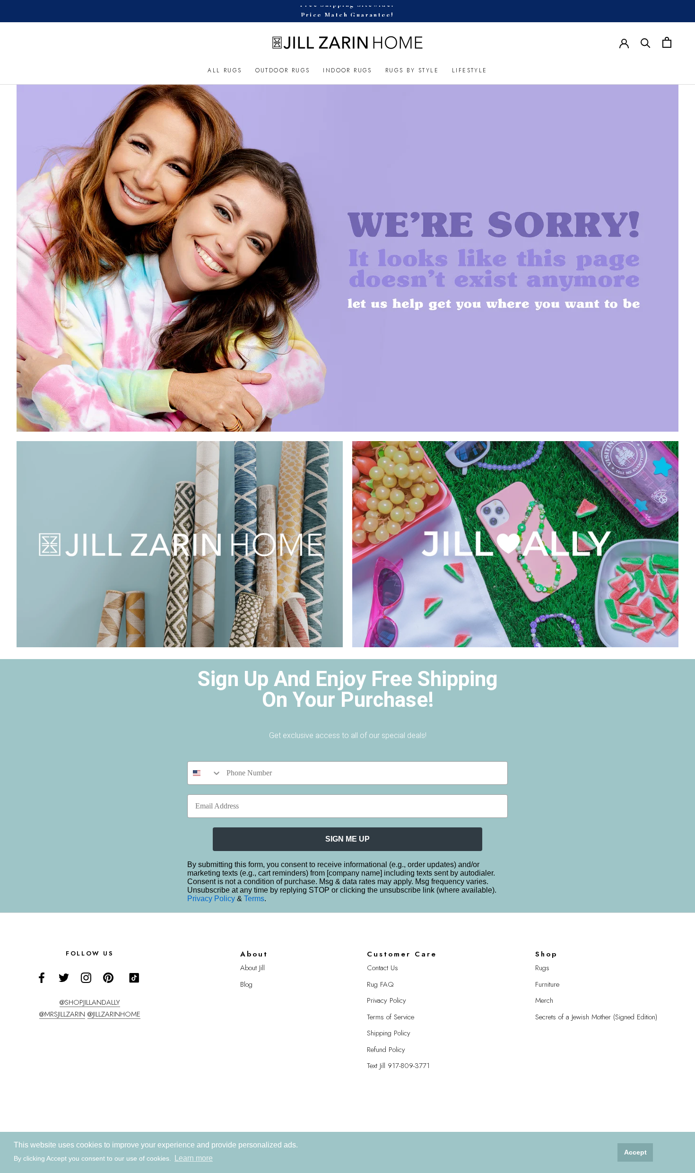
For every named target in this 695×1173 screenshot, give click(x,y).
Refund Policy (386, 1049)
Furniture (547, 984)
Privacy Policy (212, 899)
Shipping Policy (388, 1033)
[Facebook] (41, 977)
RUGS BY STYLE (412, 70)
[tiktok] (134, 978)
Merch (544, 1000)
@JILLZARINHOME (113, 1014)
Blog (246, 984)
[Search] (646, 42)
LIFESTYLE (469, 70)
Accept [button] (635, 1152)
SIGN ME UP (347, 839)
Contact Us (382, 968)
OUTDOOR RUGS (282, 70)
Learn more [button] (193, 1158)
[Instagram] (86, 977)
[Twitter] (64, 977)
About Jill (252, 968)
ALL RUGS (225, 70)
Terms (254, 899)
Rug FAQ (380, 984)
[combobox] (205, 773)
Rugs (542, 968)
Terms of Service (390, 1017)
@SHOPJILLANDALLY (90, 1002)
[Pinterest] (108, 977)
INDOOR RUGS (347, 70)
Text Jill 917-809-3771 (398, 1065)
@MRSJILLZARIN (62, 1014)
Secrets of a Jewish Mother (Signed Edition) (596, 1017)
